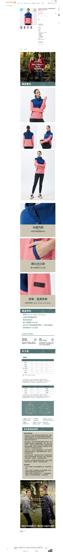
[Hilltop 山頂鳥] (11, 2)
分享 (39, 44)
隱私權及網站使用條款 (25, 551)
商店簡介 (24, 550)
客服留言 (36, 550)
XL (46, 16)
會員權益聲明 (36, 551)
